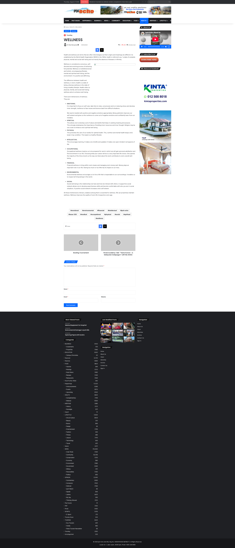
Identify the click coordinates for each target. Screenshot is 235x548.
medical (84, 214)
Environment (70, 463)
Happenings (68, 383)
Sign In (103, 368)
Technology (69, 440)
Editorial (68, 486)
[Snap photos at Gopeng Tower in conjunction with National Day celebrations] (106, 326)
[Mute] (166, 47)
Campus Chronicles (72, 355)
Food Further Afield (70, 380)
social (118, 214)
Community (69, 454)
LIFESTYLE (163, 20)
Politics (68, 474)
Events (68, 389)
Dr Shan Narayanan (72, 45)
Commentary (70, 480)
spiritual (127, 214)
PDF (66, 506)
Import (67, 412)
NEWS (106, 20)
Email (66, 297)
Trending (67, 531)
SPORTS (181, 20)
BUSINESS (97, 20)
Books (68, 423)
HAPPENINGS (86, 20)
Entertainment (70, 429)
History (68, 406)
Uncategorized (69, 534)
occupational (96, 214)
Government (70, 466)
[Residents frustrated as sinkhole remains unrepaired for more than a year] (129, 326)
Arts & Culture (70, 418)
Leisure (68, 437)
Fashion (68, 432)
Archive (103, 362)
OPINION (173, 20)
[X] (102, 50)
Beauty (68, 420)
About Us (103, 354)
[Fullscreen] (169, 47)
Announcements (71, 386)
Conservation (70, 457)
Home (67, 20)
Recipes (68, 375)
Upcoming (69, 392)
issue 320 (73, 214)
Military (68, 469)
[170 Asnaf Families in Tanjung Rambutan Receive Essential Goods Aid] (129, 333)
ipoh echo (124, 210)
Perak (66, 508)
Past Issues (76, 20)
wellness (100, 218)
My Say (68, 497)
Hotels (68, 526)
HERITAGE (153, 20)
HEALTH (143, 20)
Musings (68, 369)
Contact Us (104, 365)
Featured (67, 358)
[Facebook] (97, 50)
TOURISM (190, 20)
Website (103, 297)
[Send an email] (78, 45)
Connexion (69, 483)
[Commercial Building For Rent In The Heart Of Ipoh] (129, 340)
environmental (88, 210)
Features (67, 361)
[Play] (142, 47)
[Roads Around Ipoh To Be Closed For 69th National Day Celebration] (117, 333)
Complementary (71, 398)
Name (66, 289)
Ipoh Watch (69, 489)
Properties (69, 349)
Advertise (103, 360)
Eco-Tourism (70, 523)
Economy (69, 460)
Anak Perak (69, 452)
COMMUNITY (116, 20)
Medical (74, 31)
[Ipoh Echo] (81, 11)
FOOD (136, 20)
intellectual (113, 210)
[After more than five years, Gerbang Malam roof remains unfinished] (106, 340)
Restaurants (69, 378)
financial (101, 210)
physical (108, 214)
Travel (68, 443)
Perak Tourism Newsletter (74, 528)
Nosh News (69, 372)
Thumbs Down (69, 517)
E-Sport (68, 514)
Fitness (68, 435)
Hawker (68, 366)
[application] (155, 39)
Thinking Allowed (71, 500)
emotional (75, 210)
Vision (102, 357)
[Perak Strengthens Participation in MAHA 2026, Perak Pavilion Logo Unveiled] (106, 333)
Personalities (70, 472)
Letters (68, 494)
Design (68, 426)
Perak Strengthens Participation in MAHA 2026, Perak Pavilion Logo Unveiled (112, 2)
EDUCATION (126, 20)
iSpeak (68, 491)
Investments (70, 346)
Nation (67, 446)
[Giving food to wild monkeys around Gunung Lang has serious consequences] (117, 340)
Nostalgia (69, 409)
